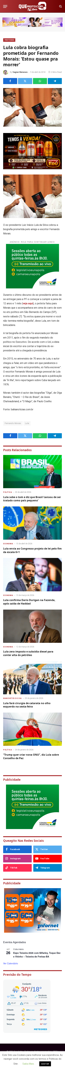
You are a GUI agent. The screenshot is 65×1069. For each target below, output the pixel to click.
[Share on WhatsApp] (40, 81)
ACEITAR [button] (45, 1064)
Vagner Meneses (20, 72)
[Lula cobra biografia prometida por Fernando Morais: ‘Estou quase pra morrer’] (32, 107)
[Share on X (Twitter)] (25, 81)
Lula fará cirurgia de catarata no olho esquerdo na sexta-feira (26, 704)
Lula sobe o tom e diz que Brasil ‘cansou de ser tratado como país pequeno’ (32, 498)
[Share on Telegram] (55, 81)
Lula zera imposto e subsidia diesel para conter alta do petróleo (28, 653)
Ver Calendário (10, 963)
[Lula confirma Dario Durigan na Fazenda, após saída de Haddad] (32, 574)
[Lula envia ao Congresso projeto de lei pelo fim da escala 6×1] (32, 523)
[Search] (60, 6)
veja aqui (28, 303)
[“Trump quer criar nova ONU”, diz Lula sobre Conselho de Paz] (32, 729)
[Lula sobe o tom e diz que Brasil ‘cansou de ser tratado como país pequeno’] (32, 471)
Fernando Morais (13, 423)
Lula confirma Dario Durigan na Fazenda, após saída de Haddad (29, 601)
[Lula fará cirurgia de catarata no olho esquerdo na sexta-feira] (32, 677)
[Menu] (5, 6)
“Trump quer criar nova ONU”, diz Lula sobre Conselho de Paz (31, 756)
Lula (27, 423)
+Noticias (9, 40)
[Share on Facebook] (10, 81)
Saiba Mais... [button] (28, 1063)
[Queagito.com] (32, 6)
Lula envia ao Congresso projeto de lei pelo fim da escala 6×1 (32, 550)
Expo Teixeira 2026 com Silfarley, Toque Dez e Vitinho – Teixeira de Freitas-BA (36, 954)
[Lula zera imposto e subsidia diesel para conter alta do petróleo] (32, 626)
